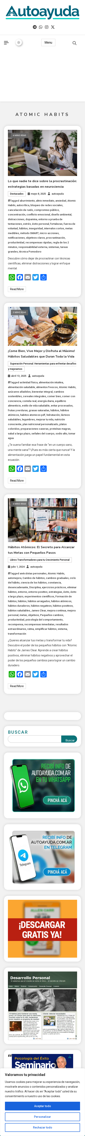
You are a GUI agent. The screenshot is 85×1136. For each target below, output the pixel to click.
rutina (30, 628)
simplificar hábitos (46, 628)
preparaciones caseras (34, 428)
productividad (16, 242)
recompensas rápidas (39, 242)
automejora (14, 578)
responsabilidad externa (32, 247)
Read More (17, 289)
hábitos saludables (19, 610)
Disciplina (35, 587)
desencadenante (18, 587)
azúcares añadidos (19, 391)
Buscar (18, 732)
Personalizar (42, 1116)
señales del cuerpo (42, 433)
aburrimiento (27, 200)
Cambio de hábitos (34, 578)
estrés (27, 223)
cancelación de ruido (20, 209)
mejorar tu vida (44, 419)
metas (23, 615)
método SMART (29, 233)
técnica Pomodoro (30, 251)
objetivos (33, 615)
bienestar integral (42, 391)
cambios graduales (57, 578)
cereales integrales (34, 396)
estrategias (55, 591)
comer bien (54, 396)
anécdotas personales (33, 573)
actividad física (29, 382)
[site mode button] (19, 42)
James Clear (38, 610)
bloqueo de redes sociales (46, 205)
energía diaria (46, 401)
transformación (17, 633)
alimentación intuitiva (51, 382)
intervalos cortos (54, 228)
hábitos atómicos (61, 601)
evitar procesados (62, 405)
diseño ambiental (61, 214)
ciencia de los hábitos (34, 582)
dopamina (31, 219)
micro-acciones (49, 233)
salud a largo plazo (19, 433)
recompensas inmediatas (39, 624)
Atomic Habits (67, 387)
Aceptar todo (42, 1106)
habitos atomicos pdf (32, 414)
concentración (16, 214)
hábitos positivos (63, 605)
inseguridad (36, 228)
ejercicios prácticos (54, 587)
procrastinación (55, 237)
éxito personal (40, 223)
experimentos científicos (39, 596)
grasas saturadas (39, 410)
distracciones (16, 219)
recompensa (15, 624)
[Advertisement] (42, 76)
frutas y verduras (18, 410)
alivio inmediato (45, 200)
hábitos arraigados (39, 601)
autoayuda (58, 193)
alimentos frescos (47, 387)
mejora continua (56, 610)
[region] (42, 1102)
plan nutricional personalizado (40, 424)
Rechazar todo (42, 1127)
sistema (62, 628)
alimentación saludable (21, 387)
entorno (22, 591)
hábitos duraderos (19, 605)
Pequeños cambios (51, 615)
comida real (29, 401)
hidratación (53, 414)
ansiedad (60, 200)
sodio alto (61, 433)
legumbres (28, 419)
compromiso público (46, 209)
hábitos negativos (41, 605)
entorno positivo (37, 591)
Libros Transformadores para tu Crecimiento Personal (40, 559)
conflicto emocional (38, 214)
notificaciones (16, 237)
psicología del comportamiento (44, 619)
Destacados (17, 193)
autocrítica (23, 205)
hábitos (23, 228)
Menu (48, 42)
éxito (66, 591)
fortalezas (56, 223)
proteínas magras (60, 428)
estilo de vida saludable (36, 405)
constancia (54, 582)
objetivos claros (35, 237)
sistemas (53, 247)
